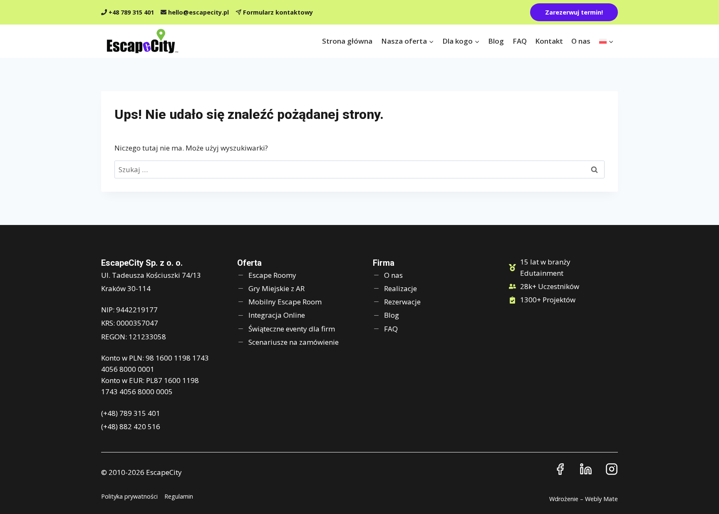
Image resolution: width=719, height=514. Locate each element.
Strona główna (347, 41)
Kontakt (549, 41)
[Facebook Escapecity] (560, 469)
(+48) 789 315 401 (130, 413)
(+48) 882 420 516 (130, 426)
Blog (496, 41)
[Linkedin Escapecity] (586, 469)
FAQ (520, 41)
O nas (580, 41)
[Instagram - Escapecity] (611, 469)
